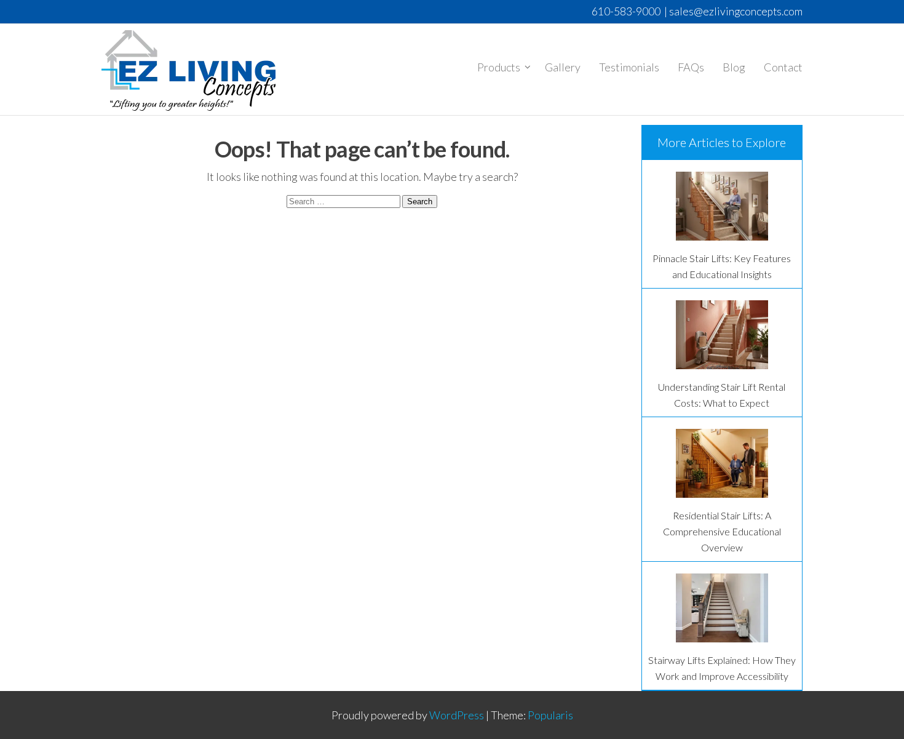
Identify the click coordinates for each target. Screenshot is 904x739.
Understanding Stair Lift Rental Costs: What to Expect (721, 395)
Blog (734, 67)
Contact (783, 67)
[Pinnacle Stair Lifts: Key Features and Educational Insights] (722, 206)
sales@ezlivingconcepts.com (736, 11)
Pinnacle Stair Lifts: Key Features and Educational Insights (721, 266)
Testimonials (629, 67)
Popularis (550, 715)
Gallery (563, 67)
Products (498, 67)
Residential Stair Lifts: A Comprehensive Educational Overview (722, 531)
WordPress (456, 715)
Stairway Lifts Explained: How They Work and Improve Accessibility (722, 668)
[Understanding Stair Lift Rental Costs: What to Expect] (722, 334)
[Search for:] (344, 200)
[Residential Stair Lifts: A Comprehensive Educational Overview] (722, 463)
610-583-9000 (626, 11)
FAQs (691, 67)
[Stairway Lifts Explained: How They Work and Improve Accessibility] (722, 607)
